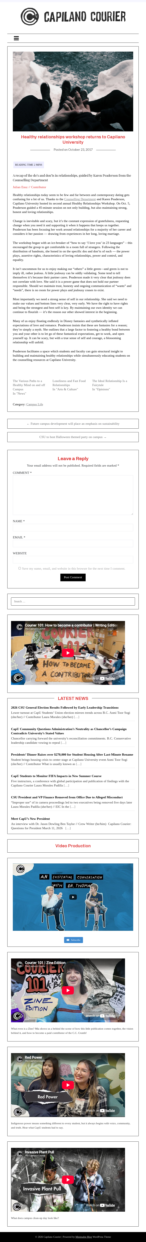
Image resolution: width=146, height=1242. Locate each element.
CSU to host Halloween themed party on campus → (73, 437)
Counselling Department (80, 199)
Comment (22, 473)
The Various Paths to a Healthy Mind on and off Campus (29, 385)
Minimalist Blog (83, 1237)
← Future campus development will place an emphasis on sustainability (73, 423)
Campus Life (34, 404)
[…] (76, 717)
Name (19, 521)
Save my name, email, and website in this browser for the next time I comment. (73, 568)
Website (20, 553)
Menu (73, 38)
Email (19, 537)
